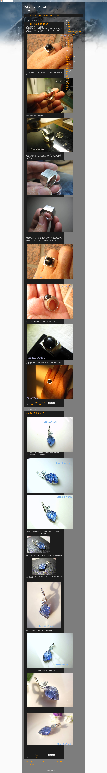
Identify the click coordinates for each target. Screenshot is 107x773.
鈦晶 (67, 87)
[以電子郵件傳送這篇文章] (49, 403)
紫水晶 (67, 52)
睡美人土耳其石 (69, 61)
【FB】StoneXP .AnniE (30, 15)
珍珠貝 (67, 78)
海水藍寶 (68, 59)
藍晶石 (67, 85)
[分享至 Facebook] (53, 403)
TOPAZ (67, 66)
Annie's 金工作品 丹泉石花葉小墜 (35, 413)
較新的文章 (28, 761)
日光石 (67, 57)
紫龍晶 (67, 63)
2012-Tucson (69, 54)
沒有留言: (44, 402)
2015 (68, 40)
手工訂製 (68, 70)
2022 (68, 24)
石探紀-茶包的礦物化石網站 (45, 15)
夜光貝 (67, 68)
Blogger (59, 770)
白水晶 (67, 80)
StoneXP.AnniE (36, 6)
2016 (68, 38)
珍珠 (67, 77)
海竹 (67, 73)
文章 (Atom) (31, 764)
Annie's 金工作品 (37, 404)
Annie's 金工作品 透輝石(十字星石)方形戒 (37, 24)
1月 (70, 29)
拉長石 (67, 71)
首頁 (44, 761)
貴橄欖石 (68, 64)
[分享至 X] (51, 403)
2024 (68, 22)
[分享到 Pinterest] (54, 403)
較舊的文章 (59, 761)
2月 (70, 28)
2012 (68, 46)
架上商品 (56, 15)
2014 (68, 42)
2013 (68, 44)
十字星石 (31, 404)
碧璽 (67, 82)
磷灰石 (67, 83)
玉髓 (67, 75)
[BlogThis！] (50, 403)
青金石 (67, 89)
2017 (68, 26)
